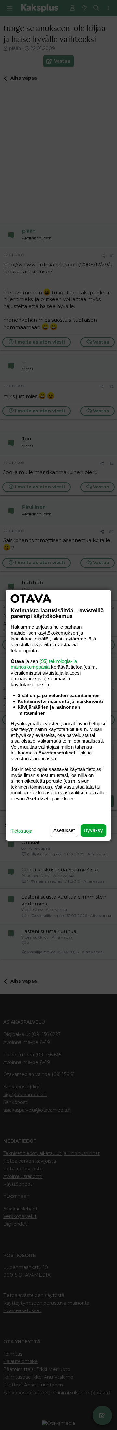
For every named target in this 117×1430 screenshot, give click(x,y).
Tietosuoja (21, 831)
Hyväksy (93, 830)
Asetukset (64, 830)
